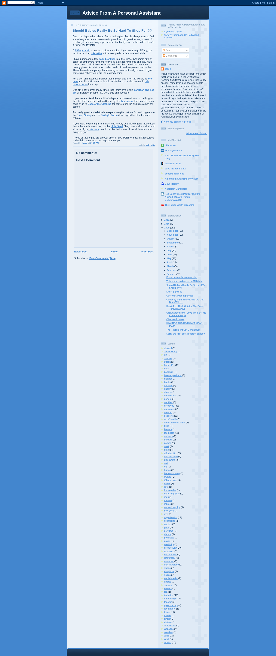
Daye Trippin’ (172, 184)
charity (168, 389)
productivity (170, 548)
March (170, 266)
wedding (168, 632)
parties (168, 524)
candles (168, 385)
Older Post (147, 251)
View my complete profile (177, 122)
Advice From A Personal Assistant (121, 13)
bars (166, 368)
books (167, 382)
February (172, 270)
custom (168, 412)
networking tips (172, 507)
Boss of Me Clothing (99, 104)
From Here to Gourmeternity (181, 277)
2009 (167, 227)
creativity (169, 405)
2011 (167, 220)
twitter (167, 619)
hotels (167, 470)
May (169, 258)
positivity (169, 544)
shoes (167, 568)
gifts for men (171, 456)
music (167, 504)
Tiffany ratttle (82, 50)
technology (170, 598)
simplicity (169, 571)
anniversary (170, 351)
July (169, 250)
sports (167, 581)
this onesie (127, 101)
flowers (168, 429)
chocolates (170, 395)
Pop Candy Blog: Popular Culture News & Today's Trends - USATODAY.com (182, 197)
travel (167, 612)
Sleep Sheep (84, 115)
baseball (168, 372)
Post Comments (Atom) (102, 258)
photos (167, 534)
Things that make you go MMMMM (184, 281)
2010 (167, 223)
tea (165, 592)
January (171, 274)
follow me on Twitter (196, 133)
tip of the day (171, 605)
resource (169, 551)
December (173, 231)
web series (170, 625)
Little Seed (117, 126)
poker (167, 541)
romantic (169, 561)
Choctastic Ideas (175, 319)
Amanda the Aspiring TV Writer (181, 178)
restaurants (170, 554)
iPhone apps (170, 480)
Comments (171, 56)
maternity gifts (172, 493)
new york (169, 510)
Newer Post (80, 251)
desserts (169, 416)
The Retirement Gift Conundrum (183, 330)
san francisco (171, 564)
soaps (167, 575)
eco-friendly (170, 419)
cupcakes (169, 409)
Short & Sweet (174, 292)
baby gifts (150, 145)
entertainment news (174, 422)
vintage (168, 622)
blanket (168, 378)
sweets (168, 588)
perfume (168, 531)
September (173, 242)
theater (168, 602)
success (168, 585)
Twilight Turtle (109, 115)
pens (166, 527)
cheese (168, 392)
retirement (169, 558)
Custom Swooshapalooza (179, 295)
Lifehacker (170, 145)
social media (171, 578)
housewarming (172, 473)
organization (170, 517)
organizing (169, 521)
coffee (167, 399)
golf (166, 463)
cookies (168, 402)
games (167, 443)
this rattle (96, 53)
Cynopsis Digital (173, 31)
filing (166, 426)
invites (167, 477)
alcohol (168, 348)
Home (114, 251)
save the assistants (175, 168)
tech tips (168, 595)
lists (166, 487)
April (170, 262)
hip (165, 466)
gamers (168, 439)
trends (167, 615)
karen (168, 69)
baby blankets (107, 59)
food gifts (169, 433)
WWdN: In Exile (173, 163)
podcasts (169, 537)
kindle (167, 483)
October (171, 238)
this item (93, 129)
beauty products (173, 375)
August (171, 246)
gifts (166, 450)
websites (169, 629)
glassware (169, 460)
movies (168, 500)
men (166, 497)
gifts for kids (170, 453)
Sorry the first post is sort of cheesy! (186, 333)
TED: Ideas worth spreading (179, 205)
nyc (166, 514)
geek (166, 446)
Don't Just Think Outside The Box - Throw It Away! (184, 307)
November (173, 235)
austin (167, 362)
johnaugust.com (173, 150)
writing (167, 642)
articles (168, 358)
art (165, 355)
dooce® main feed (174, 173)
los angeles (170, 490)
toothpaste (170, 608)
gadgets (168, 436)
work (166, 639)
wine (166, 635)
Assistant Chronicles (176, 189)
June (170, 254)
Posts (168, 50)
